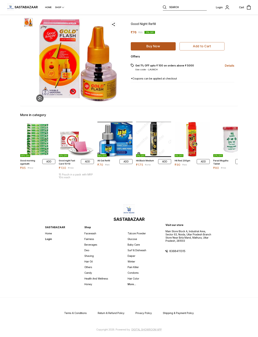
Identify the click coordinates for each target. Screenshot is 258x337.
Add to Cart (202, 46)
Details (229, 65)
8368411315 (177, 251)
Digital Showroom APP (146, 329)
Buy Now (153, 46)
